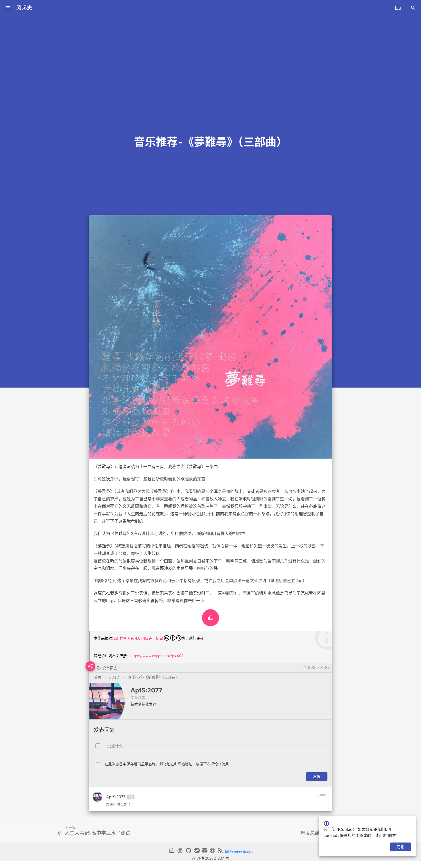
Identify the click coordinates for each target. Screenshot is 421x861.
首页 (97, 677)
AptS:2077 (147, 690)
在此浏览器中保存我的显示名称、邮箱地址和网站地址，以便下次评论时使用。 (168, 764)
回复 (320, 805)
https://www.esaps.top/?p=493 (157, 655)
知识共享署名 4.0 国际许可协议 (137, 638)
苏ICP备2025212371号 (210, 858)
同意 (400, 847)
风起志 (24, 8)
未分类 (114, 677)
